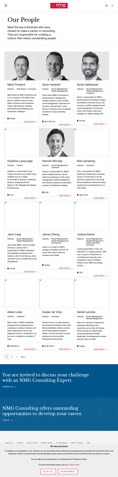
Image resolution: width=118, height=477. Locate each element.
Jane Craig (14, 234)
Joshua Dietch (86, 234)
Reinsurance (22, 89)
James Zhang (50, 234)
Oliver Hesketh (51, 84)
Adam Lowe (14, 312)
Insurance (32, 89)
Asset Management (59, 89)
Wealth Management (59, 91)
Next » (23, 357)
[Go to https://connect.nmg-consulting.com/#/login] (112, 5)
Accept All (48, 472)
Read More (29, 122)
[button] (9, 386)
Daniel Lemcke (86, 312)
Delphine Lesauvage (20, 161)
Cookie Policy (73, 465)
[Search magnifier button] (107, 6)
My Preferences (68, 472)
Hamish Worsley (52, 161)
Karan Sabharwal (87, 84)
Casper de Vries (52, 312)
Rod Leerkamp (86, 161)
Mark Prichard (16, 84)
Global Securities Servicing (93, 244)
